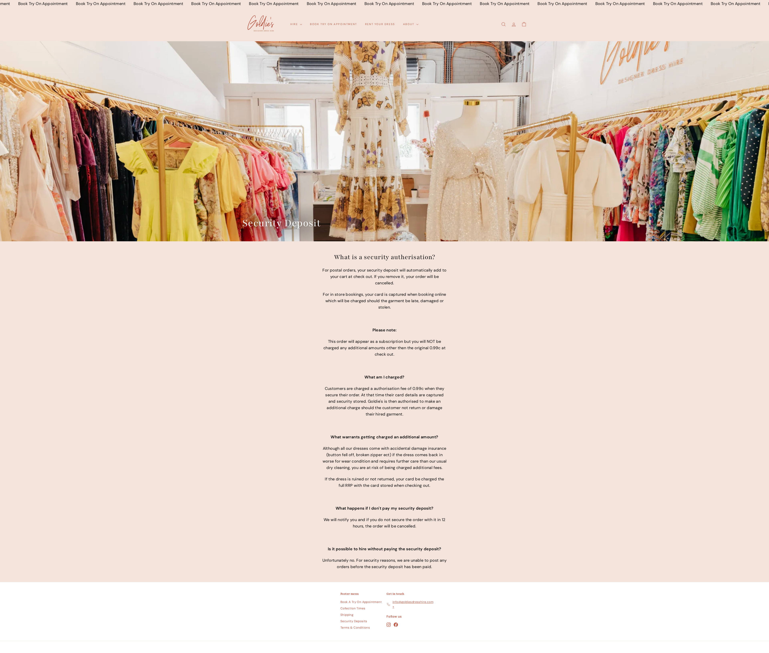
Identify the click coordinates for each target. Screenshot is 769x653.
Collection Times (352, 608)
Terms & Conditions (355, 628)
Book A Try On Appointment (361, 602)
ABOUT (409, 24)
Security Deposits (353, 621)
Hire (294, 24)
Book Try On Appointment (333, 24)
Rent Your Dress (380, 24)
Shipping (346, 615)
